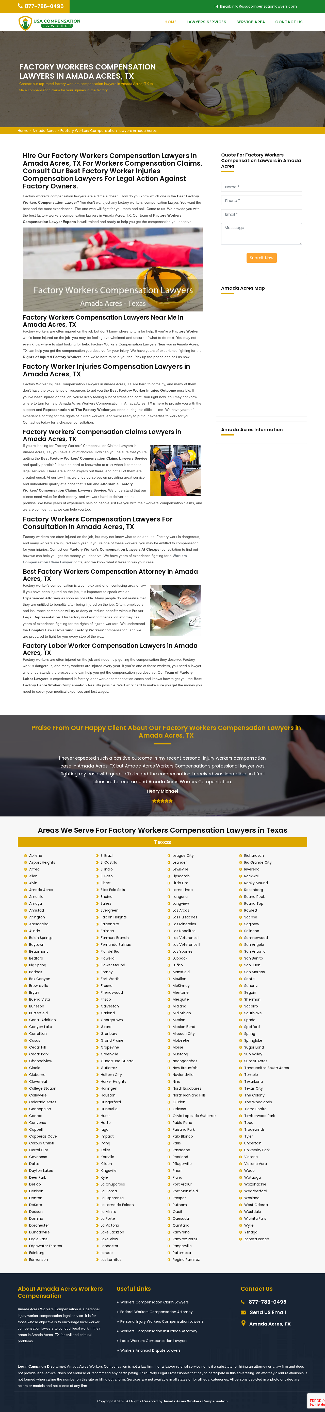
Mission (179, 1019)
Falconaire (110, 924)
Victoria (251, 1156)
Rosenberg (253, 889)
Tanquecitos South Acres (266, 1067)
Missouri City (184, 1033)
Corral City (38, 1150)
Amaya (35, 903)
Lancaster (109, 1245)
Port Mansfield (185, 1191)
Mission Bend (184, 1026)
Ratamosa (182, 1252)
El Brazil (107, 855)
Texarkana (253, 1081)
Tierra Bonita (255, 1108)
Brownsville (38, 985)
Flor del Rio (110, 951)
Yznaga (250, 1232)
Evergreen (110, 910)
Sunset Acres (255, 1061)
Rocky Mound (256, 882)
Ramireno (181, 1232)
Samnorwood (256, 937)
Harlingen (109, 1088)
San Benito (253, 958)
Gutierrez (109, 1067)
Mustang (180, 1054)
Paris (177, 1143)
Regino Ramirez (186, 1259)
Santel (249, 978)
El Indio (107, 869)
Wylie (249, 1225)
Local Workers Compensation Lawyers (153, 1340)
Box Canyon (39, 978)
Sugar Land (254, 1047)
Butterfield (38, 1013)
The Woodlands (258, 1102)
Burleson (36, 1006)
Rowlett (250, 910)
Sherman (252, 999)
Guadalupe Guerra (117, 1061)
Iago (104, 1129)
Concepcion (40, 1108)
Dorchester (39, 1225)
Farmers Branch (115, 937)
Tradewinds (254, 1129)
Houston (108, 1095)
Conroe (35, 1115)
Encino (106, 896)
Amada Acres (44, 130)
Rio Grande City (258, 862)
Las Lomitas (111, 1259)
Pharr (177, 1170)
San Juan (252, 965)
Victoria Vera (255, 1163)
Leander (180, 862)
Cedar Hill (37, 1047)
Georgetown (112, 1019)
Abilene (35, 855)
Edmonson (38, 1259)
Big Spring (37, 965)
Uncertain (253, 1143)
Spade (249, 1019)
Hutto (106, 1122)
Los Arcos (181, 910)
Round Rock (254, 896)
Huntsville (109, 1108)
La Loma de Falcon (117, 1204)
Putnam (180, 1204)
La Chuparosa (113, 1184)
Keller (105, 1150)
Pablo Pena (182, 1122)
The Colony (254, 1095)
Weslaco (251, 1197)
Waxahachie (255, 1184)
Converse (37, 1122)
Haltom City (111, 1074)
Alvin (33, 882)
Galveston (110, 1006)
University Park (257, 1150)
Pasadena (181, 1150)
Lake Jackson (112, 1232)
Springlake (253, 1040)
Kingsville (109, 1170)
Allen (33, 876)
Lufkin (178, 965)
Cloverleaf (38, 1081)
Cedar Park (38, 1054)
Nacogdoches (185, 1061)
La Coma (109, 1191)
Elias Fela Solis (113, 889)
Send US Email (268, 1312)
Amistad (36, 910)
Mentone (181, 992)
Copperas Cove (43, 1136)
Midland (179, 1006)
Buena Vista (39, 999)
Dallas (34, 1163)
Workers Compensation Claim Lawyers (154, 1302)
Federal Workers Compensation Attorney (156, 1311)
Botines (35, 971)
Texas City (253, 1088)
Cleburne (37, 1074)
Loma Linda (183, 889)
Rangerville (182, 1245)
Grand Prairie (112, 1040)
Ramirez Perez (185, 1239)
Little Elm (180, 882)
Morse (178, 1047)
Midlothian (182, 1013)
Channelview (40, 1061)
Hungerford (111, 1102)
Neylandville (183, 1074)
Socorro (251, 1006)
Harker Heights (113, 1081)
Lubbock (180, 958)
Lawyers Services (206, 22)
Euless (106, 903)
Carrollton (38, 1033)
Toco (248, 1122)
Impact (107, 1136)
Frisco (106, 999)
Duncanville (39, 1232)
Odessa (179, 1108)
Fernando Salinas (116, 944)
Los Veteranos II (186, 944)
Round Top (253, 903)
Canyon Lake (40, 1026)
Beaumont (38, 951)
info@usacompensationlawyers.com (264, 6)
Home (170, 22)
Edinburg (36, 1252)
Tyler (248, 1136)
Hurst (105, 1115)
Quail (177, 1211)
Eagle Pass (38, 1239)
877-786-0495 (44, 6)
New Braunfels (185, 1067)
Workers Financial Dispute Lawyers (150, 1350)
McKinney (181, 985)
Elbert (106, 882)
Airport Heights (42, 862)
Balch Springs (41, 937)
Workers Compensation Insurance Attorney (158, 1331)
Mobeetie (181, 1040)
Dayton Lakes (41, 1170)
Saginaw (251, 924)
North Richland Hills (189, 1095)
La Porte (108, 1218)
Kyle (104, 1177)
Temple (251, 1074)
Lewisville (180, 869)
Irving (105, 1143)
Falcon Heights (114, 917)
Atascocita (38, 924)
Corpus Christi (41, 1143)
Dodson (36, 1211)
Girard (106, 1026)
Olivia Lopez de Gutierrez (194, 1115)
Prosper (179, 1197)
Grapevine (110, 1047)
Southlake (253, 1013)
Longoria (180, 896)
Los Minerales (184, 924)
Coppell (36, 1129)
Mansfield (181, 971)
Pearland (180, 1156)
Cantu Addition (42, 1019)
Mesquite (181, 999)
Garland (108, 1013)
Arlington (37, 917)
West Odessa (256, 1204)
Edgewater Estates (45, 1245)
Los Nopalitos (184, 930)
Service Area (250, 22)
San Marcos (254, 971)
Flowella (108, 958)
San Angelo (254, 944)
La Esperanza (112, 1197)
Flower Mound (113, 965)
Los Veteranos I (186, 937)
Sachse (250, 917)
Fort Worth (110, 978)
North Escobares (187, 1088)
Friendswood (112, 992)
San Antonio (255, 951)
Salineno (251, 930)
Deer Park (37, 1177)
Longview (181, 903)
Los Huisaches (185, 917)
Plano (177, 1177)
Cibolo (34, 1067)
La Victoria (110, 1225)
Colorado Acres (42, 1102)
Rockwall (251, 876)
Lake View (109, 1239)
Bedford (36, 958)
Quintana (181, 1225)
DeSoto (35, 1204)
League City (183, 855)
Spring (249, 1033)
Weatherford (255, 1191)
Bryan (34, 992)
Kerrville (107, 1156)
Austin (34, 930)
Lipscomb (181, 876)
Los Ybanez (182, 951)
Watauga (252, 1177)
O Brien (179, 1102)
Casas (34, 1040)
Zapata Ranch (256, 1239)
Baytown (36, 944)
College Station (42, 1088)
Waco (249, 1170)
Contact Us (289, 22)
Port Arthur (182, 1184)
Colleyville (38, 1095)
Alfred (34, 869)
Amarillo (36, 896)
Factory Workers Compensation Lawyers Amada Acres (108, 130)
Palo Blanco (183, 1136)
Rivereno (251, 869)
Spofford (252, 1026)
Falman (107, 930)
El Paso (107, 876)
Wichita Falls (255, 1218)
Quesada (181, 1218)
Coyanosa (38, 1156)
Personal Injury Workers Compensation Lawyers (162, 1321)
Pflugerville (182, 1163)
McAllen (179, 978)
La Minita (108, 1211)
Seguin (250, 992)
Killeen (106, 1163)
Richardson (254, 855)
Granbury (109, 1033)
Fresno (106, 985)
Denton (35, 1197)
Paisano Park (184, 1129)
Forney (107, 971)
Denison (36, 1191)
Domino (36, 1218)
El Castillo (109, 862)
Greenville (109, 1054)
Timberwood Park (259, 1115)
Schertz (251, 985)
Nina (176, 1081)
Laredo (107, 1252)
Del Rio (35, 1184)
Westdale (252, 1211)
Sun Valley (253, 1054)
